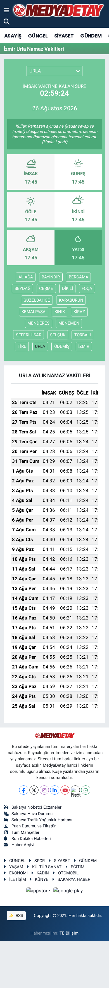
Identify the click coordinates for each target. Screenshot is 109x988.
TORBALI (82, 334)
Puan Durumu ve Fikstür (33, 826)
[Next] (75, 790)
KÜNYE (41, 879)
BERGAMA (78, 277)
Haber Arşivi (22, 844)
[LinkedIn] (54, 790)
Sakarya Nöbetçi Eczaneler (36, 807)
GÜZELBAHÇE (36, 300)
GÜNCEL (38, 35)
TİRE (22, 346)
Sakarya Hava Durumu (32, 813)
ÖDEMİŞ (62, 346)
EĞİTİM (77, 866)
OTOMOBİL (68, 873)
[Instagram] (44, 790)
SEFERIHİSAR (28, 334)
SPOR (39, 860)
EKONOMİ (18, 873)
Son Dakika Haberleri (31, 838)
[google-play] (68, 891)
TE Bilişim (69, 933)
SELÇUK (57, 334)
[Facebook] (23, 790)
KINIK (59, 311)
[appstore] (39, 891)
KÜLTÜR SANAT (46, 866)
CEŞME (46, 288)
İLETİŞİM (17, 879)
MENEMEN (68, 323)
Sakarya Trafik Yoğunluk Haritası (41, 819)
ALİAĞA (25, 277)
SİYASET (64, 35)
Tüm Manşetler (25, 832)
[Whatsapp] (85, 790)
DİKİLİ (67, 288)
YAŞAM (16, 866)
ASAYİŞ (12, 35)
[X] (34, 790)
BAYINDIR (51, 277)
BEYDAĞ (22, 288)
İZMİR (83, 346)
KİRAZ (79, 311)
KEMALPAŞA (34, 311)
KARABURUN (71, 300)
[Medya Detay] (57, 10)
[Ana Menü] (6, 10)
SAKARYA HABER (74, 879)
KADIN (43, 873)
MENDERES (38, 323)
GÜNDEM (90, 35)
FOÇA (87, 288)
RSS (19, 915)
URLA (40, 346)
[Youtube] (65, 790)
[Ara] (7, 21)
